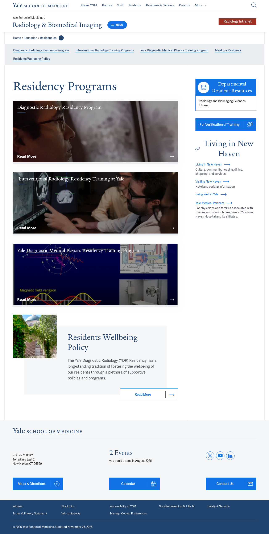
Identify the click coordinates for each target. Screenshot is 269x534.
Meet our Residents (228, 50)
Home (17, 38)
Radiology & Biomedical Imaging (57, 25)
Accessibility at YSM (123, 506)
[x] (210, 455)
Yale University (70, 513)
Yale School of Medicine (28, 18)
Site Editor (68, 506)
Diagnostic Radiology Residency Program (41, 50)
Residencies (48, 38)
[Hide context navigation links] (61, 37)
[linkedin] (230, 455)
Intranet (17, 506)
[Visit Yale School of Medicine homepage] (47, 431)
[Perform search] (253, 5)
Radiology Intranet (238, 21)
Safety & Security (219, 506)
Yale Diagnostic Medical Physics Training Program (174, 50)
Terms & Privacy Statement (30, 513)
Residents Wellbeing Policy (31, 59)
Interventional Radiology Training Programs (105, 50)
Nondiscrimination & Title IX (177, 506)
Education (30, 38)
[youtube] (220, 455)
